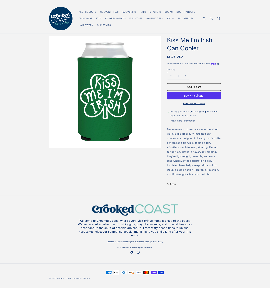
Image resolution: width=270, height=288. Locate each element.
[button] (204, 18)
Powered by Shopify (81, 278)
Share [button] (173, 184)
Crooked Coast (64, 278)
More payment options (194, 103)
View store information (182, 120)
